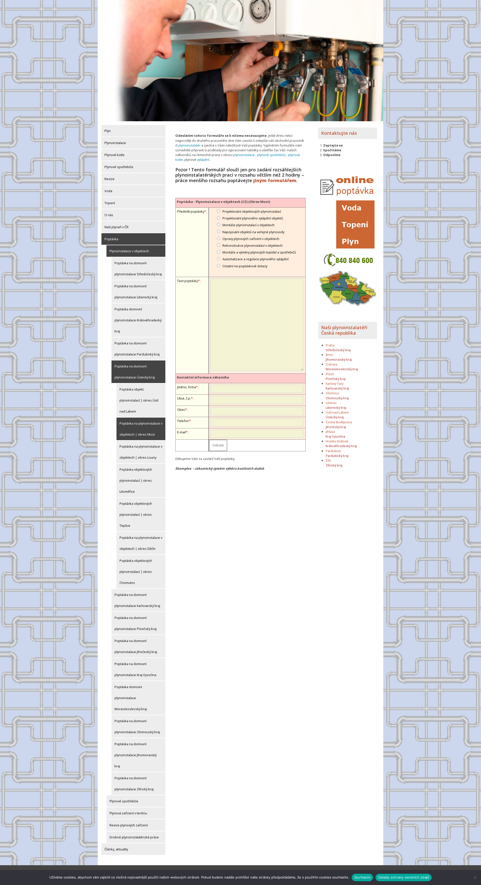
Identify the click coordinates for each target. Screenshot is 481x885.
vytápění (203, 159)
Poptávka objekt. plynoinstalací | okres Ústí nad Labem (138, 400)
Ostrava (331, 364)
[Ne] (474, 877)
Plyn (107, 131)
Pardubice (333, 451)
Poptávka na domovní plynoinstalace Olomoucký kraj (137, 726)
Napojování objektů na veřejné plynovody (253, 232)
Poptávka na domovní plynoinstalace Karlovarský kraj (137, 600)
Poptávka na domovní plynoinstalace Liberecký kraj (135, 291)
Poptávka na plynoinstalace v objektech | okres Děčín (140, 543)
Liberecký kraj (336, 407)
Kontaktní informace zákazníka (203, 377)
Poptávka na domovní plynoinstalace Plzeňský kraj (135, 623)
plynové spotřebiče (271, 155)
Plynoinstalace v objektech (129, 251)
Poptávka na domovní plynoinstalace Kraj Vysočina (135, 669)
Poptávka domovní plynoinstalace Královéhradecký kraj (138, 320)
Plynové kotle (114, 155)
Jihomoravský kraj (339, 359)
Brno (329, 354)
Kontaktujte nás (339, 133)
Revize (109, 179)
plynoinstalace (244, 155)
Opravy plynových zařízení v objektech (250, 238)
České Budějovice (339, 422)
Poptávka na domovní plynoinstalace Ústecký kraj (134, 372)
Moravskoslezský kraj (342, 369)
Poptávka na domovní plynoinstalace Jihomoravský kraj (135, 755)
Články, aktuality (116, 849)
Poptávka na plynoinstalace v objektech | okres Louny (140, 452)
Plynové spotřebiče (118, 167)
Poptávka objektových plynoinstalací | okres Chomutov (135, 571)
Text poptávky (187, 281)
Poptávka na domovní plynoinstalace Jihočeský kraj (135, 646)
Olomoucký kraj (337, 398)
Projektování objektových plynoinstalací (251, 211)
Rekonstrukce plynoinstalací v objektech (252, 245)
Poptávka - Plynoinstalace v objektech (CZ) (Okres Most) (223, 201)
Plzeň (330, 374)
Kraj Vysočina (335, 436)
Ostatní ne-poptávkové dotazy (244, 266)
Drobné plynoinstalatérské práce (134, 837)
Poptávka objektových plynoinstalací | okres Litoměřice (135, 480)
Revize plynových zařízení (128, 825)
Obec (181, 409)
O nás (108, 215)
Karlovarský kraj (337, 388)
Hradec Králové (337, 441)
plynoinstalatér (189, 145)
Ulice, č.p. (184, 398)
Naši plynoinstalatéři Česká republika (344, 330)
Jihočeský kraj (336, 427)
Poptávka (111, 239)
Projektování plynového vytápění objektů (252, 218)
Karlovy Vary (334, 383)
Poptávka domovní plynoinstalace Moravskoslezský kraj (130, 698)
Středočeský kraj (338, 350)
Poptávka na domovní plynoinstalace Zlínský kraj (134, 783)
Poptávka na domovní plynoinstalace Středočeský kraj (138, 268)
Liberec (331, 403)
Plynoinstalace (115, 143)
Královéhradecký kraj (341, 446)
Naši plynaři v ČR (116, 227)
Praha (330, 345)
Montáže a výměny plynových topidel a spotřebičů (259, 252)
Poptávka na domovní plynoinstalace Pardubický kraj (137, 348)
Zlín (328, 460)
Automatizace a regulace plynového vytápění (255, 259)
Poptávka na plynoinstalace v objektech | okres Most (140, 429)
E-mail (181, 432)
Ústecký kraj (335, 417)
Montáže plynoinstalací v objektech (248, 225)
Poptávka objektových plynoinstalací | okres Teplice (135, 514)
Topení (109, 203)
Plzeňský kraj (335, 378)
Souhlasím (362, 877)
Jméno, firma (186, 387)
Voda (108, 191)
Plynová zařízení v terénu (128, 813)
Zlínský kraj (334, 465)
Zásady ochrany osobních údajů (403, 877)
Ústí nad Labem (337, 412)
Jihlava (330, 431)
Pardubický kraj (337, 455)
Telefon (183, 421)
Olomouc (332, 393)
